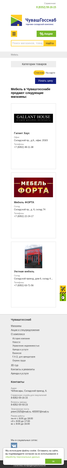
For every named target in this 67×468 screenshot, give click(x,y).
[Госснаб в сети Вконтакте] (14, 446)
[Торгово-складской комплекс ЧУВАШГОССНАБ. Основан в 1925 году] (33, 20)
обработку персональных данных (22, 457)
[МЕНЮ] (14, 34)
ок (53, 461)
